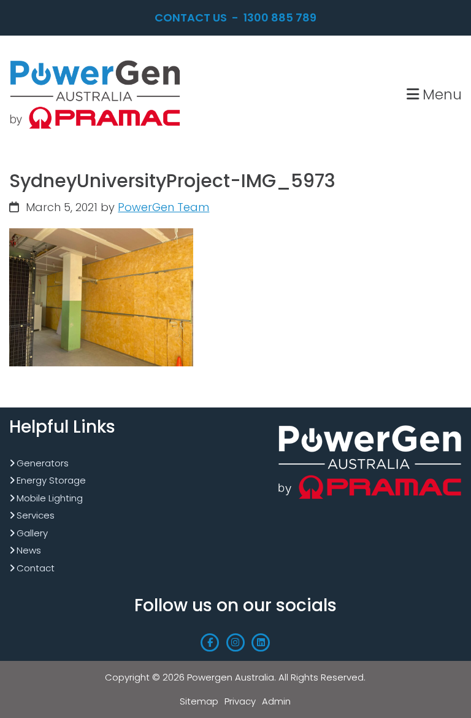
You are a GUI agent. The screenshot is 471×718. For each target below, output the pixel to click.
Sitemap (199, 701)
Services (36, 515)
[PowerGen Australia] (95, 61)
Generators (43, 463)
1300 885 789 (279, 17)
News (29, 550)
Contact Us (191, 17)
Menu (440, 94)
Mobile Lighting (50, 498)
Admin (276, 701)
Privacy (240, 701)
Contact (36, 568)
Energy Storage (51, 480)
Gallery (32, 533)
